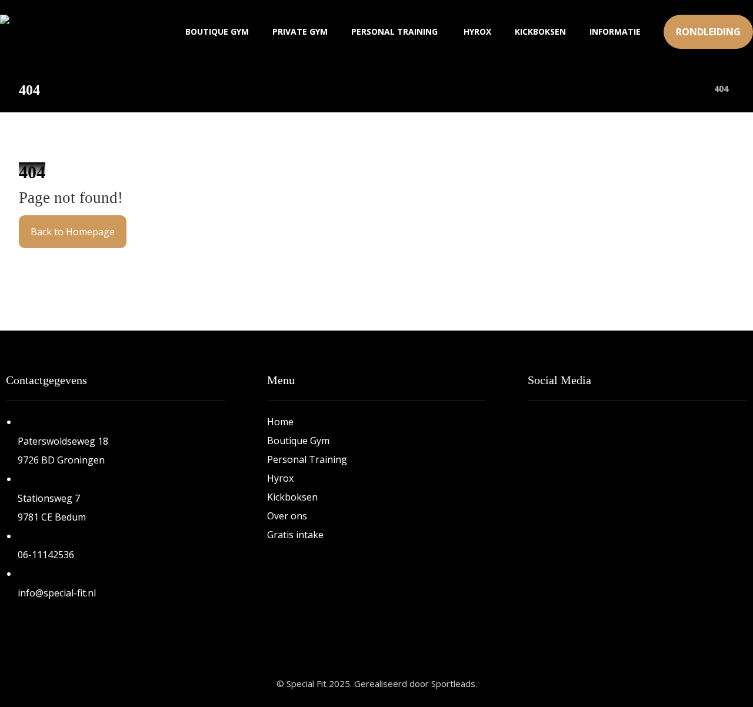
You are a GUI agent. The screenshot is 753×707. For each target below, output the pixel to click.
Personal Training (307, 459)
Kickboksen (292, 497)
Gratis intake (295, 534)
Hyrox (280, 478)
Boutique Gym (298, 440)
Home (280, 421)
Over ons (287, 515)
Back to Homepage (73, 231)
